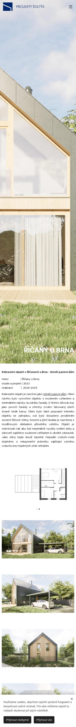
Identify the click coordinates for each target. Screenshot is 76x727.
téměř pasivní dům (54, 394)
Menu (70, 6)
